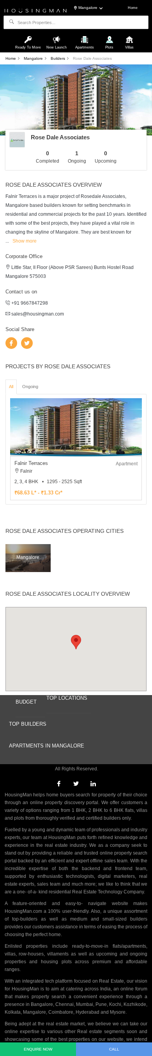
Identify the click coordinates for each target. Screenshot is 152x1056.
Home (133, 8)
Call (114, 1049)
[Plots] (110, 36)
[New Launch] (57, 36)
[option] (76, 449)
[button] (76, 642)
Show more (24, 241)
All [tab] (11, 386)
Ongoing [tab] (30, 386)
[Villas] (129, 36)
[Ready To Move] (29, 36)
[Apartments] (85, 36)
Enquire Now (38, 1049)
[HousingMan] (36, 10)
